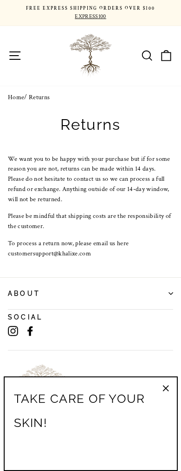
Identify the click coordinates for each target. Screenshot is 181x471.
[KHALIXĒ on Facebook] (30, 331)
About (24, 293)
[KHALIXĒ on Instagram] (13, 331)
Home (16, 97)
